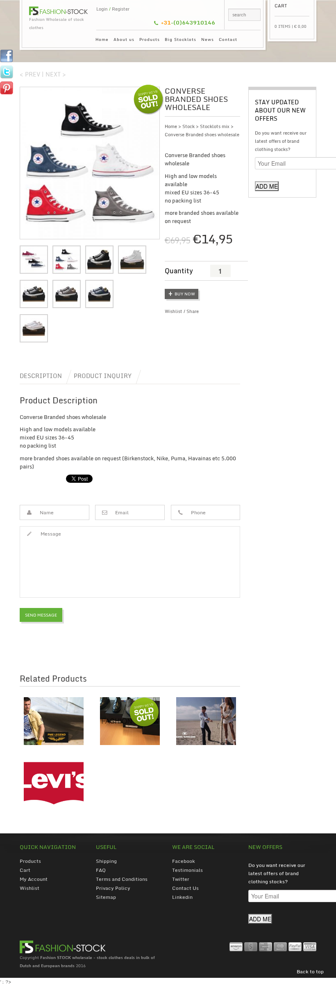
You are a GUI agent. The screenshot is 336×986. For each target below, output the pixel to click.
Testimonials (187, 870)
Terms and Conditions (122, 879)
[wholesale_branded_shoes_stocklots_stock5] (66, 294)
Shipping (106, 861)
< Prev (30, 74)
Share (192, 311)
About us (124, 39)
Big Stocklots (180, 39)
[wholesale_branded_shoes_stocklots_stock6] (34, 328)
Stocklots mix (214, 126)
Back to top (310, 971)
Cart (25, 870)
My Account (34, 879)
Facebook (183, 861)
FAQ (101, 870)
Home (102, 39)
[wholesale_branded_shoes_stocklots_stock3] (132, 259)
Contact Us (185, 888)
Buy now (185, 293)
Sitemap (106, 897)
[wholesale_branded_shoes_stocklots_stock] (34, 259)
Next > (55, 74)
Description (41, 375)
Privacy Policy (113, 888)
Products (149, 39)
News (207, 39)
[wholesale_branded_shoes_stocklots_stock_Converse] (99, 294)
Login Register (112, 9)
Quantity (179, 271)
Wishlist (173, 311)
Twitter (180, 879)
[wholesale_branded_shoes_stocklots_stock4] (34, 294)
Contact (228, 39)
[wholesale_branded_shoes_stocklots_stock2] (99, 259)
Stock (188, 126)
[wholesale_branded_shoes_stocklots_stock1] (89, 163)
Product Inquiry (103, 375)
